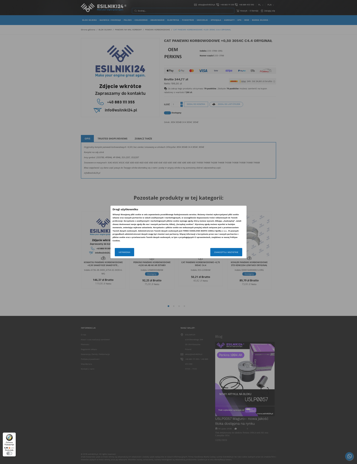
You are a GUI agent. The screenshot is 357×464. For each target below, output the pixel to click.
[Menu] (14, 434)
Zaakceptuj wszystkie (226, 252)
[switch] (9, 453)
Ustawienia (124, 252)
